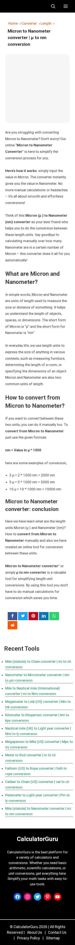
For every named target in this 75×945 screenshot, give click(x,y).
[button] (53, 6)
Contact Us (57, 932)
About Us (34, 932)
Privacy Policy (28, 938)
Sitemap (53, 938)
